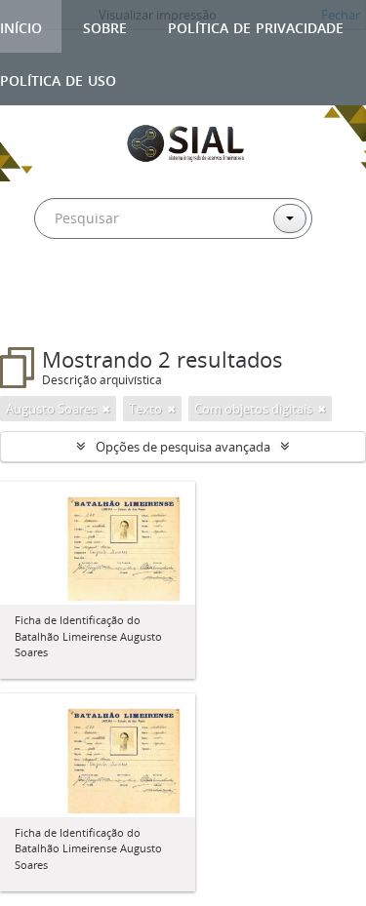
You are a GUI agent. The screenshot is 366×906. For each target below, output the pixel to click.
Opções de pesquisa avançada (183, 446)
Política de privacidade (256, 26)
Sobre (105, 26)
